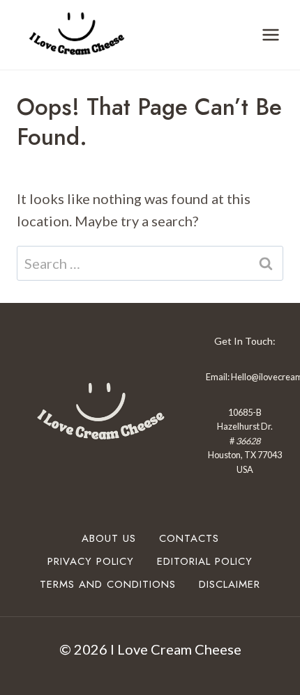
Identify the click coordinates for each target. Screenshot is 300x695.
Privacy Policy (90, 561)
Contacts (189, 538)
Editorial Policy (205, 561)
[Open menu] (270, 34)
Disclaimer (229, 584)
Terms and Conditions (108, 584)
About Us (109, 538)
